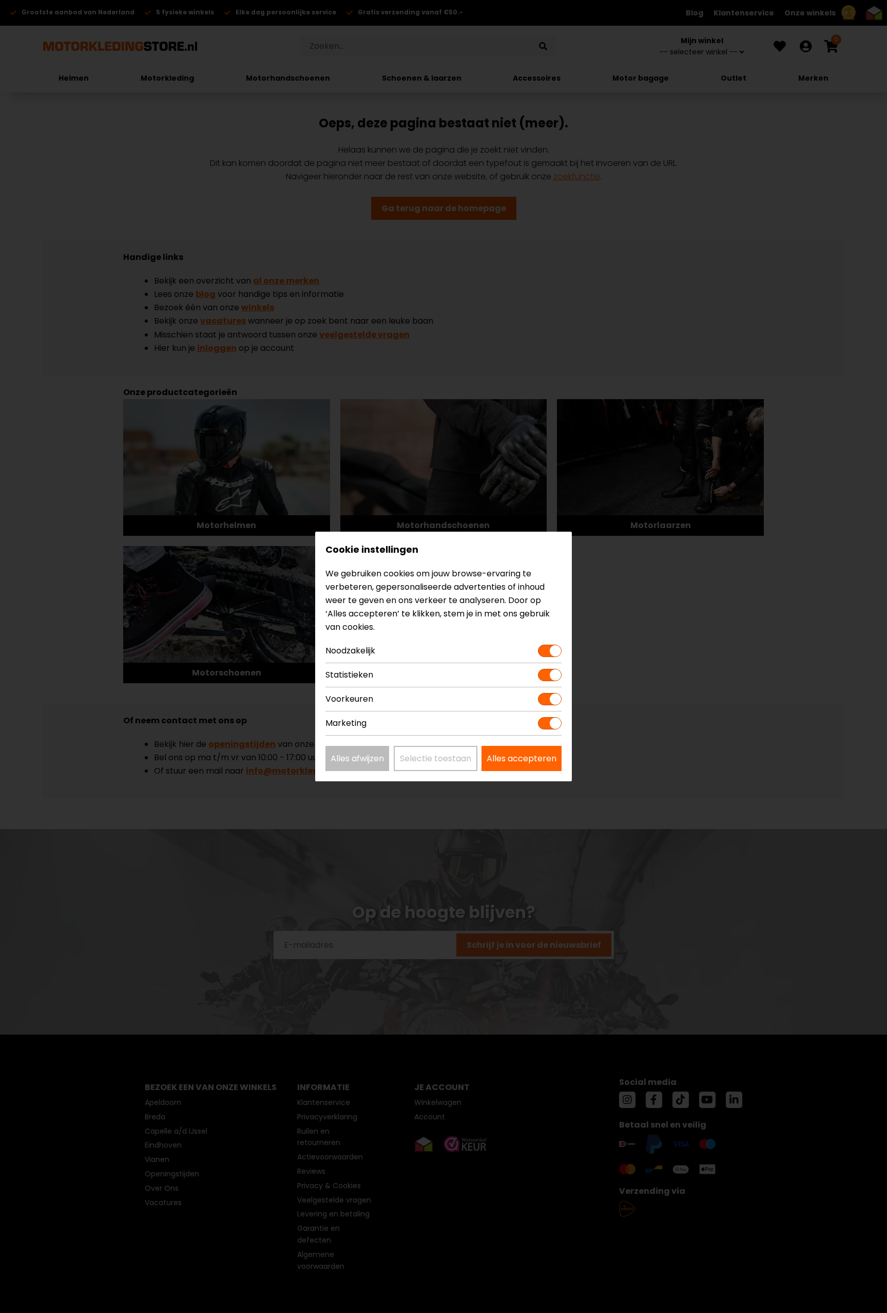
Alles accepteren (521, 758)
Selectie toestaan (435, 758)
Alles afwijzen (357, 758)
